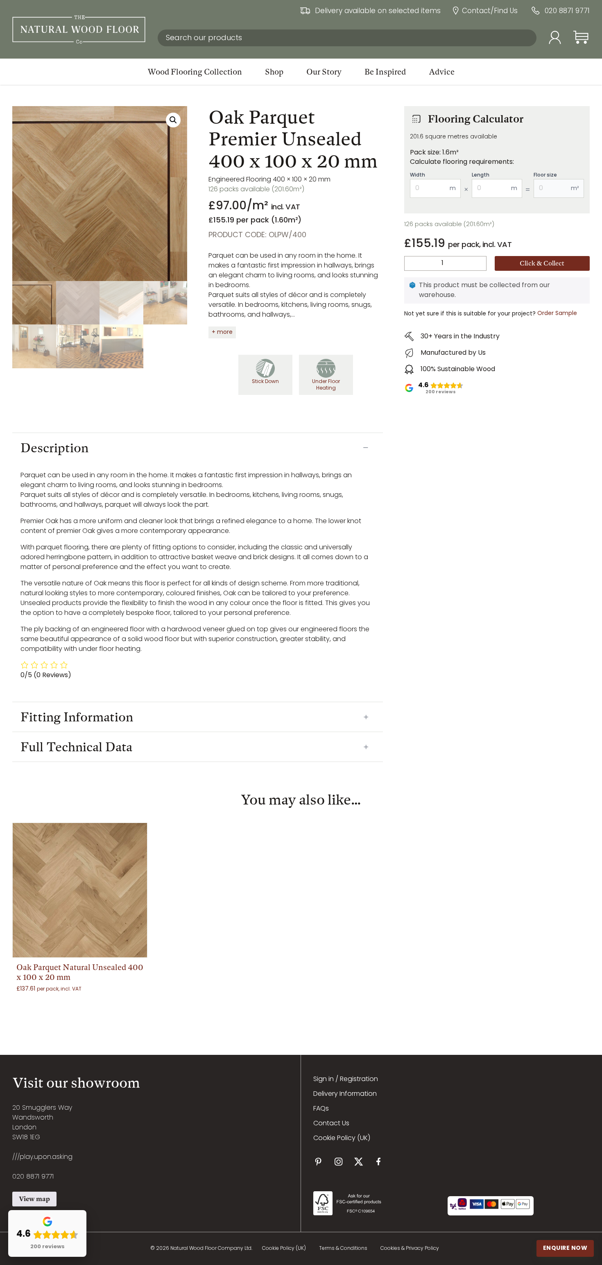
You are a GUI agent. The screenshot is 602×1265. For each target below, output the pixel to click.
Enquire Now (565, 1248)
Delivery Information (345, 1094)
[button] (173, 120)
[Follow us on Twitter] (358, 1161)
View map (34, 1199)
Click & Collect (542, 263)
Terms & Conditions (343, 1248)
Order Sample (557, 314)
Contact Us (331, 1123)
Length (480, 175)
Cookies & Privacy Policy (409, 1248)
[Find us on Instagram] (338, 1161)
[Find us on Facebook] (378, 1161)
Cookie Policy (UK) (341, 1138)
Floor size (545, 175)
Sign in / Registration (345, 1079)
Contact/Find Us (490, 11)
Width (417, 175)
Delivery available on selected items (378, 11)
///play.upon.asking (42, 1157)
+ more (222, 332)
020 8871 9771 (567, 11)
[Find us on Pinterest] (318, 1161)
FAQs (321, 1109)
